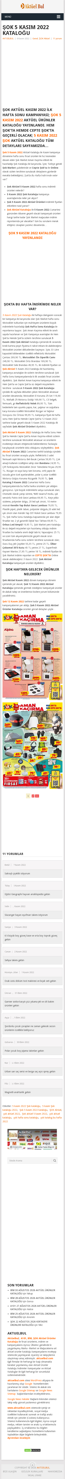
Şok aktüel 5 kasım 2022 (34, 1113)
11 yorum (57, 38)
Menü (8, 16)
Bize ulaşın (9, 1471)
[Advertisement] (32, 74)
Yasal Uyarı (34, 1475)
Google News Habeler (19, 1399)
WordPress (36, 1380)
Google (28, 1383)
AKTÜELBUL (8, 38)
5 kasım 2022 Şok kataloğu (26, 1106)
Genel (35, 38)
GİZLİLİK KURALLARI (32, 1471)
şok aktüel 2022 (11, 1113)
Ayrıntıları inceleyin (19, 1438)
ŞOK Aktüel (44, 38)
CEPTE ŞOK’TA (43, 555)
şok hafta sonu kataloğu (26, 1117)
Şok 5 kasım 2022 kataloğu (33, 1110)
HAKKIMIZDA (55, 1471)
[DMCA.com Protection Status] (32, 1451)
